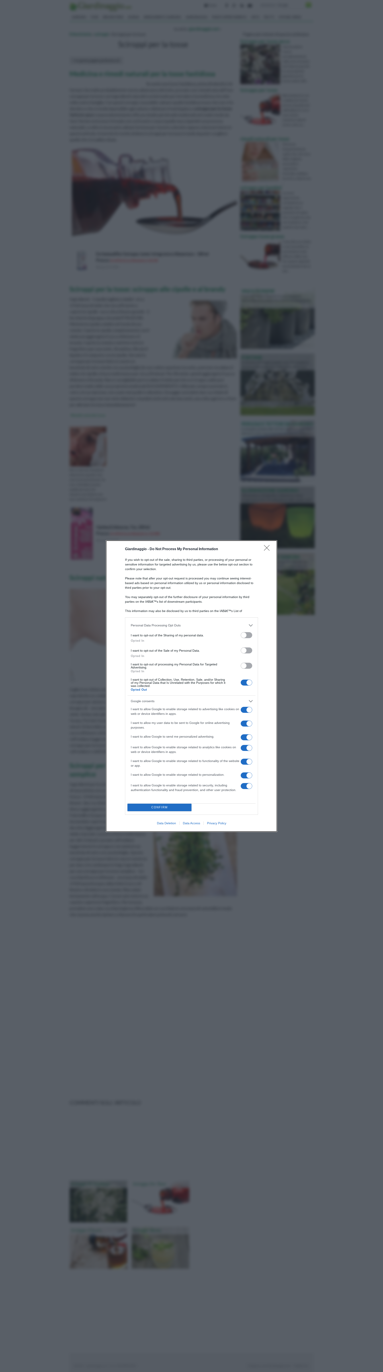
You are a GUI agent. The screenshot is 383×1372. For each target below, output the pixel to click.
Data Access (191, 823)
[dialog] (191, 686)
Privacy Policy (216, 823)
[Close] (268, 549)
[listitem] (191, 625)
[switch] (246, 635)
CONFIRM (159, 807)
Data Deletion (166, 823)
